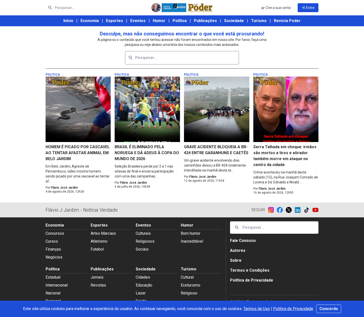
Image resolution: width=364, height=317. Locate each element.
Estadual (53, 277)
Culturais (143, 233)
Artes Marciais (103, 233)
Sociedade (234, 20)
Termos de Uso (256, 308)
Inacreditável (192, 241)
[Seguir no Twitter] (290, 210)
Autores (237, 250)
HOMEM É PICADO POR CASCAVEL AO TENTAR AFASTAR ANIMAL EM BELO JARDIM (78, 152)
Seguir (258, 209)
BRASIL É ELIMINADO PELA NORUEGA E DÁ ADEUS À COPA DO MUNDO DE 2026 (147, 152)
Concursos (55, 233)
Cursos (52, 241)
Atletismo (99, 241)
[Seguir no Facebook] (281, 210)
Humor (159, 20)
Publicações (205, 20)
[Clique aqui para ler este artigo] (78, 109)
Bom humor (190, 233)
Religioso (189, 293)
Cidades (143, 277)
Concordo (328, 308)
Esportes (114, 20)
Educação (144, 285)
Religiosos (145, 241)
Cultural (187, 277)
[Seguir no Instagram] (272, 210)
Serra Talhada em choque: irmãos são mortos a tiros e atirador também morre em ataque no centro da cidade (284, 155)
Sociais (142, 249)
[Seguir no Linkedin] (299, 210)
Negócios (54, 257)
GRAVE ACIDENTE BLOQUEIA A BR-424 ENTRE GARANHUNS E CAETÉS (216, 149)
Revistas (98, 285)
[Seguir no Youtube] (315, 210)
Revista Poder (287, 20)
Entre (308, 8)
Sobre (235, 260)
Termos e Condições (249, 270)
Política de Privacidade (293, 308)
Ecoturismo (190, 285)
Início (68, 20)
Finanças (53, 249)
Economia (89, 20)
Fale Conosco (243, 240)
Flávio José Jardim (64, 187)
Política (180, 20)
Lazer (141, 293)
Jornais (97, 277)
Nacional (53, 293)
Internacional (57, 285)
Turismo (259, 20)
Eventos (138, 20)
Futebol (97, 249)
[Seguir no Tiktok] (308, 210)
